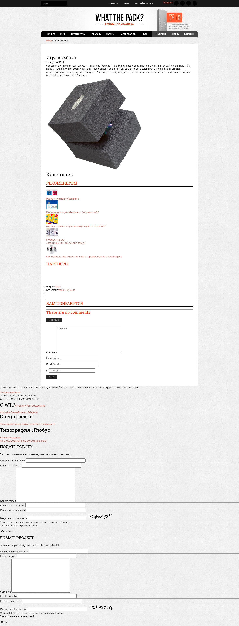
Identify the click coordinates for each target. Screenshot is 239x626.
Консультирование (10, 437)
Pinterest (188, 3)
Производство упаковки (33, 440)
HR (53, 424)
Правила (96, 34)
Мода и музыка (66, 289)
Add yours (54, 319)
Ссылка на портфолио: (12, 505)
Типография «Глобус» (144, 3)
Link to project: (8, 556)
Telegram (168, 2)
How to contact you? (11, 601)
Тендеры (17, 424)
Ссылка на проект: (10, 465)
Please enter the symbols (13, 609)
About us (16, 392)
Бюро (126, 3)
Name (49, 358)
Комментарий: (8, 500)
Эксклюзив (6, 424)
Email (49, 364)
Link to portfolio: (8, 596)
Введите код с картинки (13, 518)
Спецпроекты (128, 34)
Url (47, 370)
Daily (57, 286)
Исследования (43, 424)
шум (144, 34)
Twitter (182, 3)
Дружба (40, 405)
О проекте (113, 3)
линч (62, 34)
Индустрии (161, 34)
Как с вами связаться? (13, 510)
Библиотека (28, 424)
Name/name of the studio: (14, 551)
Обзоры (110, 34)
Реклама (31, 405)
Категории (189, 34)
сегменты (175, 34)
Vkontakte (176, 3)
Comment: (5, 591)
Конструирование (10, 440)
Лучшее (51, 34)
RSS (195, 3)
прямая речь (78, 34)
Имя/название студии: (12, 460)
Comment (51, 352)
